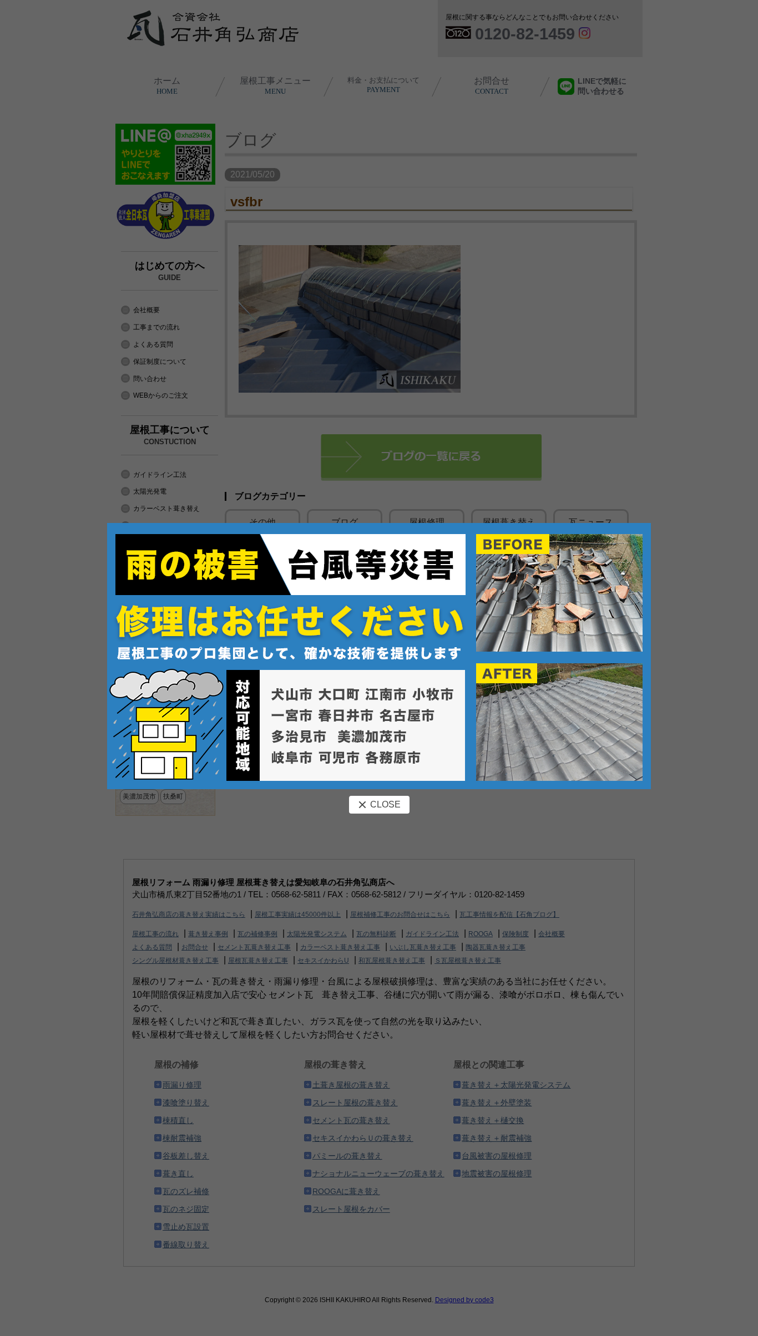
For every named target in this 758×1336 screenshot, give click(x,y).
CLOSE (385, 804)
